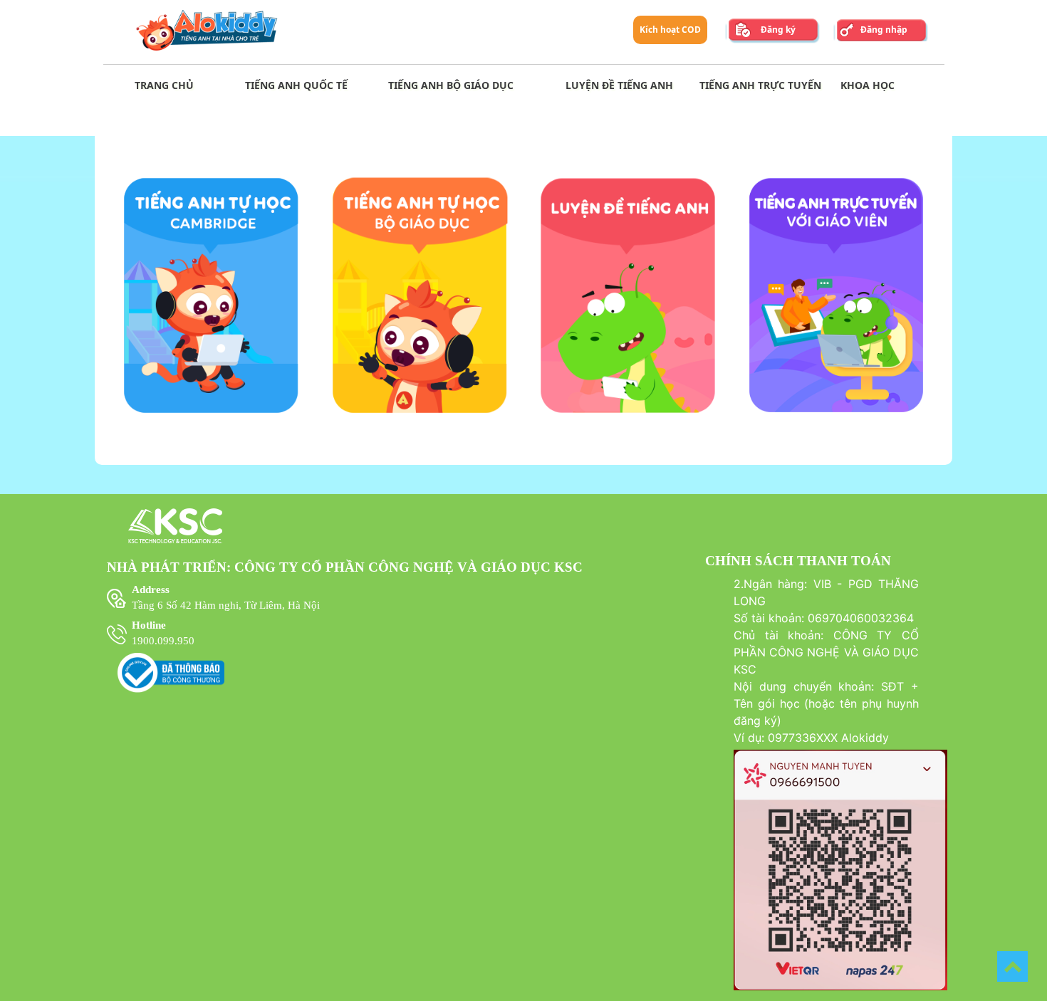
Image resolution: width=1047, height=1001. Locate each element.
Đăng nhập (883, 29)
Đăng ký (778, 29)
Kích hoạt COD (670, 29)
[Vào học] (211, 415)
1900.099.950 (163, 640)
